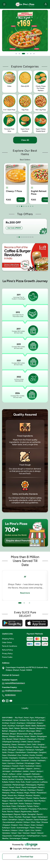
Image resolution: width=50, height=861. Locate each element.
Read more (25, 593)
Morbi (4, 795)
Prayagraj (32, 809)
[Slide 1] (16, 53)
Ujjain (27, 830)
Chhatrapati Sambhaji (11, 742)
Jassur (32, 771)
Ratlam (5, 817)
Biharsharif (38, 734)
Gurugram (16, 760)
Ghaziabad (12, 755)
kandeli (15, 777)
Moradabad (41, 793)
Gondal (39, 755)
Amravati (34, 720)
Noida (21, 803)
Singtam (14, 825)
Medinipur (32, 790)
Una (32, 830)
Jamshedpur (16, 771)
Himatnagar (29, 763)
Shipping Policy (8, 639)
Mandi (17, 787)
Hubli (22, 766)
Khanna (27, 779)
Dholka (36, 747)
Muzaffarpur (20, 798)
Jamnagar (6, 771)
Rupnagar (27, 817)
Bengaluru (41, 728)
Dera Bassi (12, 747)
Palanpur (28, 803)
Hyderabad (29, 766)
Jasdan (25, 771)
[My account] (45, 4)
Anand (12, 723)
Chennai (41, 739)
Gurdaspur (6, 760)
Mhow (13, 793)
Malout (5, 787)
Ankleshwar (31, 723)
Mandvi (41, 787)
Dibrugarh (12, 750)
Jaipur (12, 768)
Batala (17, 728)
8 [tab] (32, 206)
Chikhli (23, 742)
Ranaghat (32, 814)
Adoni (26, 717)
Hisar (38, 763)
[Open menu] (4, 4)
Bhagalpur (13, 731)
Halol (4, 763)
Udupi (21, 830)
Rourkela (18, 817)
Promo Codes (7, 657)
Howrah (15, 766)
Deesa (14, 744)
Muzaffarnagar (8, 798)
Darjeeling (6, 744)
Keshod (11, 779)
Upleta (38, 830)
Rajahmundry (26, 811)
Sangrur (21, 819)
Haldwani (41, 760)
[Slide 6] (34, 53)
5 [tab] (26, 206)
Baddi (28, 726)
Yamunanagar (14, 838)
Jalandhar (21, 768)
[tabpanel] (15, 183)
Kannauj (22, 777)
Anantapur (21, 723)
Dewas (20, 747)
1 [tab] (17, 206)
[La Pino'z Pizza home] (25, 4)
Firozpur (11, 752)
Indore (38, 766)
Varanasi (26, 833)
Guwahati (25, 760)
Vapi (19, 833)
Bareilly (5, 728)
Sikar (38, 822)
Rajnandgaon (7, 814)
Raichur (10, 811)
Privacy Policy (7, 653)
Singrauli (6, 825)
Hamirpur (11, 763)
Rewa (11, 817)
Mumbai (29, 795)
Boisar (26, 736)
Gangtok (42, 752)
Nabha (36, 798)
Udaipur (14, 830)
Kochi (34, 779)
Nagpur (5, 801)
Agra (32, 717)
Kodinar (40, 779)
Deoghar (41, 744)
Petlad (15, 809)
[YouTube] (11, 701)
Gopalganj (13, 758)
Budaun (23, 739)
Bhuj (31, 734)
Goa (19, 755)
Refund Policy (7, 650)
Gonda (32, 755)
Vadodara (6, 833)
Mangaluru (6, 790)
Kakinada (35, 774)
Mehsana (5, 793)
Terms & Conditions (9, 646)
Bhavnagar (30, 731)
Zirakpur (25, 838)
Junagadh (27, 774)
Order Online (7, 642)
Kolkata (5, 782)
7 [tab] (30, 206)
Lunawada (7, 785)
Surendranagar (22, 828)
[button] (9, 82)
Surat (13, 828)
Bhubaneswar (22, 734)
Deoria (4, 747)
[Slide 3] (23, 53)
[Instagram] (7, 701)
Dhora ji (43, 747)
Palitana (36, 803)
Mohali (32, 793)
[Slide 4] (27, 53)
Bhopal (13, 734)
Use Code (14, 228)
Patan (14, 806)
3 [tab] (21, 206)
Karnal (4, 779)
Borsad (9, 739)
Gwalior (33, 760)
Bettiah (5, 731)
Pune (4, 811)
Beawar (32, 728)
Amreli (41, 720)
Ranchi (39, 814)
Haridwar (20, 763)
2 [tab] (19, 206)
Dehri (29, 744)
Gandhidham (21, 752)
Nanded (12, 801)
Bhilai (38, 731)
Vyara (43, 836)
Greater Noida (34, 758)
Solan (33, 825)
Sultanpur (6, 828)
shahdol (19, 822)
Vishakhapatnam (33, 836)
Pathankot (22, 806)
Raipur (17, 811)
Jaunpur (39, 771)
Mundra (36, 795)
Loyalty (25, 708)
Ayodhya (11, 726)
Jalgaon (29, 768)
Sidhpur (26, 822)
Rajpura (17, 814)
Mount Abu (12, 795)
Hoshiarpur (6, 766)
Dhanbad (28, 747)
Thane (32, 828)
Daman (37, 742)
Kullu (23, 782)
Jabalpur (5, 768)
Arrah (4, 726)
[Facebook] (3, 701)
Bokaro (33, 736)
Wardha (5, 838)
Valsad (14, 833)
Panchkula (6, 806)
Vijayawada (7, 836)
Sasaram (29, 819)
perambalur (6, 809)
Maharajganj (31, 785)
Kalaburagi (6, 777)
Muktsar (21, 795)
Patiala (29, 806)
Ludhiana (44, 782)
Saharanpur (42, 817)
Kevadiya (19, 779)
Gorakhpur (23, 758)
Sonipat (40, 825)
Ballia (34, 726)
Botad (15, 739)
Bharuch (22, 731)
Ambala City (24, 720)
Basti (11, 728)
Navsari (5, 803)
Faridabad (30, 750)
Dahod (30, 742)
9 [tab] (32, 237)
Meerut (39, 790)
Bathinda (24, 728)
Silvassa (44, 822)
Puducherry (42, 809)
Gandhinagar (32, 752)
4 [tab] (23, 206)
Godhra (25, 755)
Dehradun (22, 744)
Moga (26, 793)
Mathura (23, 790)
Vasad (33, 833)
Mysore (29, 798)
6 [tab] (28, 206)
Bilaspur (12, 736)
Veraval (40, 833)
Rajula (24, 814)
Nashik (20, 801)
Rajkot (35, 811)
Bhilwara (5, 734)
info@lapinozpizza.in (13, 690)
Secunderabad (9, 822)
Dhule (4, 750)
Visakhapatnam (19, 836)
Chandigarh (31, 739)
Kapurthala (38, 777)
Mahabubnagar (18, 785)
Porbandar (23, 809)
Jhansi (4, 774)
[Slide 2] (19, 53)
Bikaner (5, 736)
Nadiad (43, 798)
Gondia (5, 758)
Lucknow (35, 782)
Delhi (34, 744)
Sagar (34, 817)
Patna (36, 806)
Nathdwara (28, 801)
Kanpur (29, 777)
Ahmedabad (7, 720)
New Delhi (13, 803)
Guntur (44, 758)
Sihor (33, 822)
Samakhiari (12, 819)
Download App (26, 856)
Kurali (28, 782)
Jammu (36, 768)
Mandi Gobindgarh (29, 787)
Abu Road (19, 717)
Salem (4, 819)
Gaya (4, 755)
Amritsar (5, 723)
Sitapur (27, 825)
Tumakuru (6, 830)
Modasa (20, 793)
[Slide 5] (30, 53)
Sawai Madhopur (41, 819)
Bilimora (20, 736)
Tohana (39, 828)
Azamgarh (20, 726)
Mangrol (15, 790)
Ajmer (15, 720)
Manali (11, 787)
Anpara (40, 723)
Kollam (12, 782)
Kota (18, 782)
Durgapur (21, 750)
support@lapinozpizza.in (15, 683)
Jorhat (19, 774)
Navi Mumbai (39, 801)
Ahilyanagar (40, 717)
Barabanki (41, 726)
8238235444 (10, 695)
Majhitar (40, 785)
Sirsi (20, 825)
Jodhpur (11, 774)
